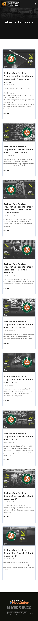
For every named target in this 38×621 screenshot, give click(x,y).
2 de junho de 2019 (9, 385)
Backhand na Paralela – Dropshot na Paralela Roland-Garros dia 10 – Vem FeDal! (18, 325)
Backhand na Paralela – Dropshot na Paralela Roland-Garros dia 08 (18, 380)
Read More (6, 113)
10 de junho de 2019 (9, 155)
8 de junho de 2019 (9, 215)
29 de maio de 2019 (9, 501)
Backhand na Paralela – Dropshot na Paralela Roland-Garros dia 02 (18, 553)
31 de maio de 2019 (9, 442)
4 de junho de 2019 (9, 330)
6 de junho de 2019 (9, 275)
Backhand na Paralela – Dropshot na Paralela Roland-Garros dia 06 (18, 437)
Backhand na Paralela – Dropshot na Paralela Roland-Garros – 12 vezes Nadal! (18, 150)
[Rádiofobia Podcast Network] (11, 4)
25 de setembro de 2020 (10, 84)
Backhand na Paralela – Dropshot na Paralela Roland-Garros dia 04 (18, 496)
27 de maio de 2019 (9, 558)
